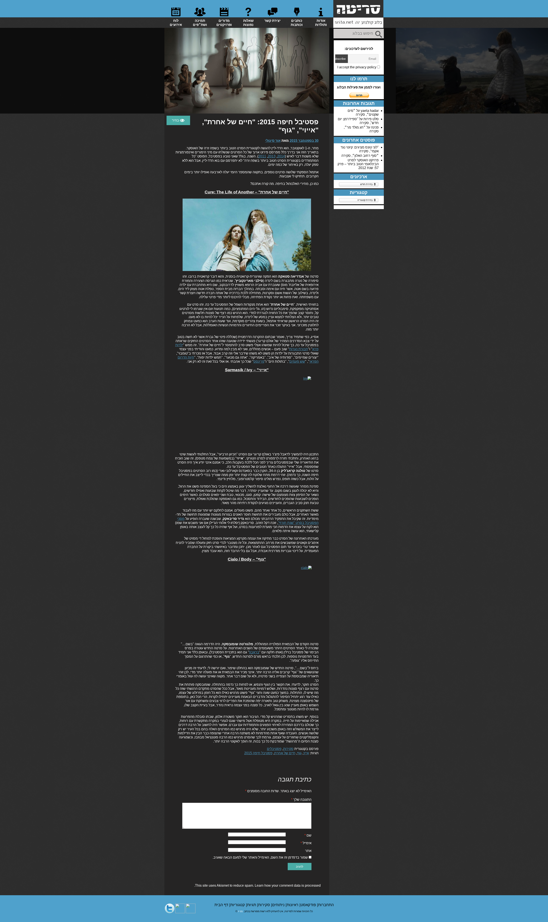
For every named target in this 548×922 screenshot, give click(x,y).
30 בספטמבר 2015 (304, 140)
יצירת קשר (272, 20)
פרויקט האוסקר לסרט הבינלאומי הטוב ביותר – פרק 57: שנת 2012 (358, 164)
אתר (308, 851)
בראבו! (254, 652)
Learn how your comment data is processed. (257, 885)
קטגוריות (238, 905)
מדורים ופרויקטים (224, 23)
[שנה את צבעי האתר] (178, 120)
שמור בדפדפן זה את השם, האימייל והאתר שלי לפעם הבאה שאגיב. (260, 857)
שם (307, 835)
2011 (262, 156)
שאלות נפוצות (248, 23)
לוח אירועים (176, 23)
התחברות (326, 905)
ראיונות (293, 905)
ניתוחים (279, 905)
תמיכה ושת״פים (200, 23)
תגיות (252, 905)
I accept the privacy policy (357, 67)
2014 (281, 156)
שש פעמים (297, 361)
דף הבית (221, 905)
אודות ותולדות (321, 23)
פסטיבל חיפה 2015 (258, 753)
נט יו (240, 911)
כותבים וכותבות (297, 23)
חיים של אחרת (284, 753)
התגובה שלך (301, 799)
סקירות (288, 749)
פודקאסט (309, 905)
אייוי (306, 753)
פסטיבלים (274, 749)
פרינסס (258, 361)
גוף (299, 753)
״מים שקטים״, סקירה (363, 112)
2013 (271, 156)
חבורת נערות (298, 349)
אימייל (306, 843)
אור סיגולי (273, 140)
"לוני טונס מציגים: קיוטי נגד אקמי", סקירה (360, 149)
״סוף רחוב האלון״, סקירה (360, 155)
